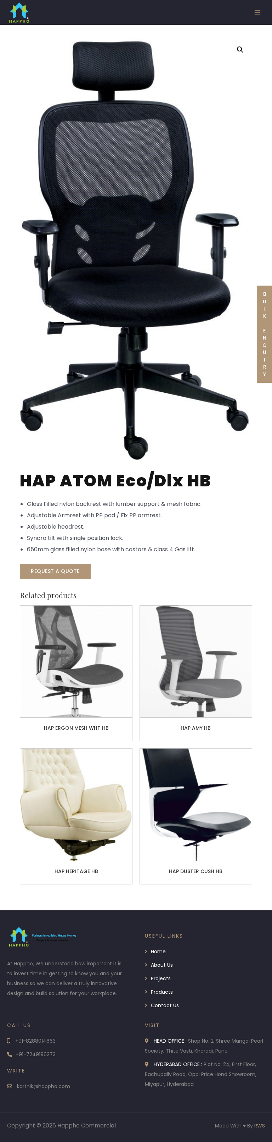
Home (158, 951)
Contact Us (165, 1005)
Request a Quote (55, 571)
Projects (161, 978)
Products (162, 991)
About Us (162, 965)
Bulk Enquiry (264, 334)
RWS (259, 1125)
